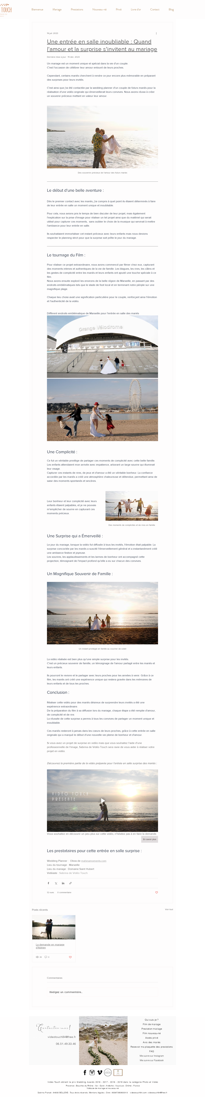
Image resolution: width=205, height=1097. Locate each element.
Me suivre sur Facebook (152, 1060)
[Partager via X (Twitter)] (55, 883)
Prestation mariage (152, 1028)
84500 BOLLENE (60, 1092)
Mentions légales (97, 1092)
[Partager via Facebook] (48, 883)
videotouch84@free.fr (62, 1037)
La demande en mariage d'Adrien (50, 946)
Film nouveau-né (152, 1033)
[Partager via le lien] (70, 883)
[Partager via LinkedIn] (63, 883)
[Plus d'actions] (156, 33)
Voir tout (169, 909)
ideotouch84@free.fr (158, 1092)
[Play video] (102, 800)
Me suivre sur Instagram (152, 1055)
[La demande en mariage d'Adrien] (53, 927)
